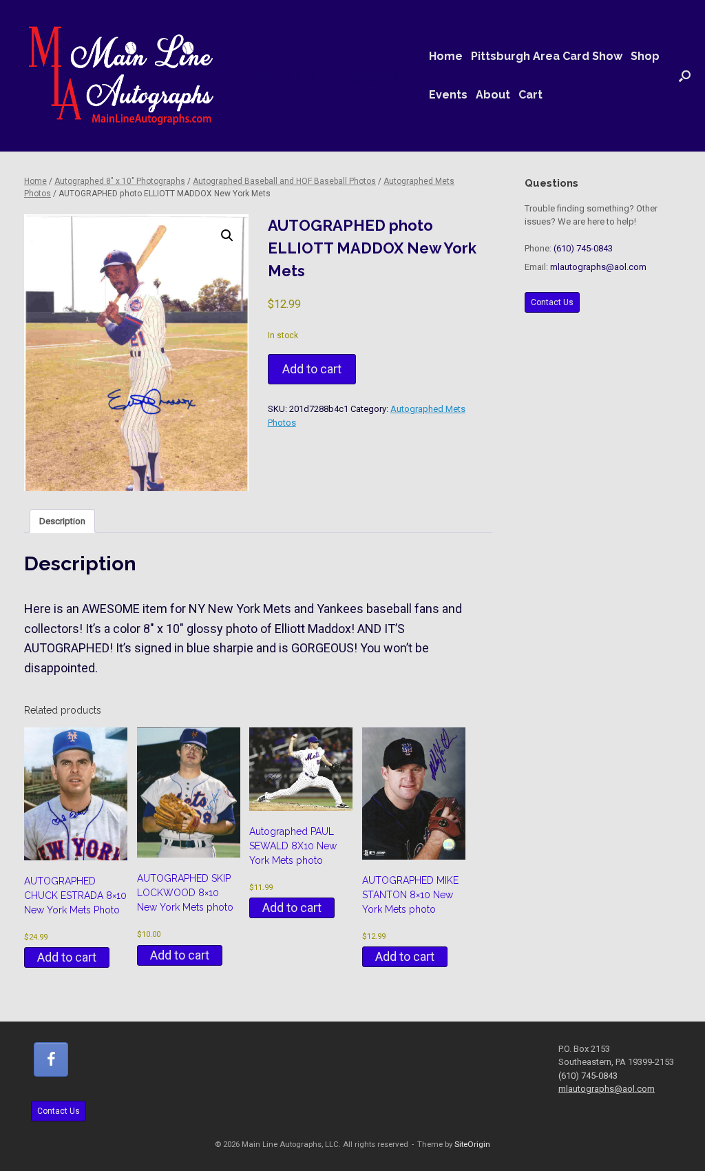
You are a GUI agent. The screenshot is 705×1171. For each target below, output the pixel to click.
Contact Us (552, 302)
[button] (684, 76)
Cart (530, 94)
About (493, 94)
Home (446, 56)
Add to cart (311, 369)
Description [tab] (62, 521)
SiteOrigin (472, 1144)
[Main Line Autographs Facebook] (51, 1059)
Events (448, 94)
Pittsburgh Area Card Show (546, 56)
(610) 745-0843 (583, 248)
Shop (645, 56)
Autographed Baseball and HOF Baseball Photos (284, 181)
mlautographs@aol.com (598, 267)
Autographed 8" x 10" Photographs (119, 181)
